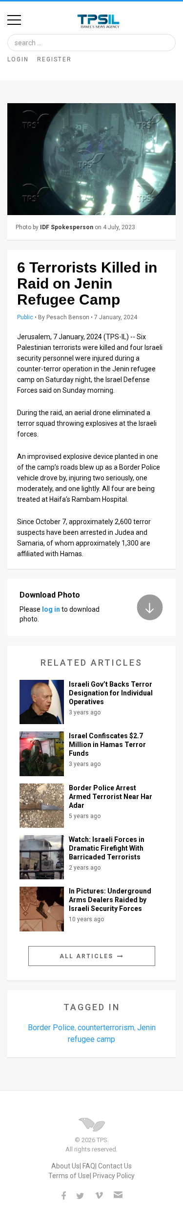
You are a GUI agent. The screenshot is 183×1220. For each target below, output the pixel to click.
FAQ (88, 1166)
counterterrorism (106, 1027)
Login (18, 59)
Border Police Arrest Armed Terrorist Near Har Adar (110, 796)
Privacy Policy (114, 1176)
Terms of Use (69, 1176)
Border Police (51, 1027)
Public (25, 317)
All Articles (88, 956)
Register (54, 59)
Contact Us (115, 1166)
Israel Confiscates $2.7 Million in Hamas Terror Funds (107, 744)
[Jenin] (91, 159)
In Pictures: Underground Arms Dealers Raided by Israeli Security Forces (110, 899)
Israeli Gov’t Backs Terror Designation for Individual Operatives (111, 693)
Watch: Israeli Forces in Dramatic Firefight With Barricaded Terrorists (106, 848)
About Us (65, 1166)
